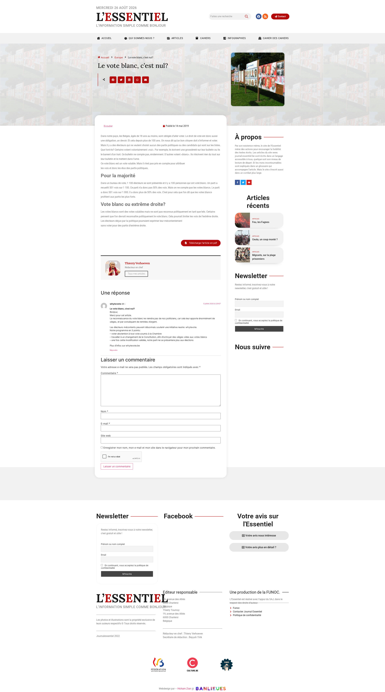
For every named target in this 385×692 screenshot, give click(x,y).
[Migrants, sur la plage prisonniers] (242, 254)
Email (237, 309)
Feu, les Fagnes (260, 222)
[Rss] (265, 16)
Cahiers (205, 38)
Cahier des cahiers (276, 38)
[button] (113, 79)
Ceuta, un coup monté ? (265, 239)
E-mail (105, 423)
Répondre (113, 350)
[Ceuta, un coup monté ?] (242, 237)
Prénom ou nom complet (247, 299)
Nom (104, 411)
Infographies (237, 38)
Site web (106, 435)
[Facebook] (259, 16)
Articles (177, 38)
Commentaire (109, 373)
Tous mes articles (136, 273)
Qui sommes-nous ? (141, 38)
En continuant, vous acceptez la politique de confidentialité (258, 321)
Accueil (107, 38)
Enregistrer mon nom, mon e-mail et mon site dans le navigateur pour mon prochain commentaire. (159, 447)
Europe (119, 57)
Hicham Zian (184, 688)
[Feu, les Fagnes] (242, 220)
